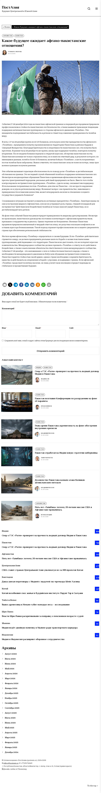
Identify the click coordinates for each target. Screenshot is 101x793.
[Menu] (96, 8)
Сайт (71, 328)
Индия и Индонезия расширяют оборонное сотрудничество (33, 639)
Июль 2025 (10, 717)
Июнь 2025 (10, 722)
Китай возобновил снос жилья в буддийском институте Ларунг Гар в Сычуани (42, 593)
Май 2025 (9, 727)
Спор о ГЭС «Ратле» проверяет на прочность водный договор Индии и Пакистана (44, 535)
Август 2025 (11, 712)
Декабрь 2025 (11, 693)
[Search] (89, 8)
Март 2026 (10, 678)
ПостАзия (10, 7)
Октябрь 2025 (11, 703)
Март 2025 (10, 737)
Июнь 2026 (10, 663)
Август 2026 (11, 653)
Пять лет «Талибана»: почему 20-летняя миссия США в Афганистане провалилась (44, 558)
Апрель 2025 (11, 732)
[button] (4, 285)
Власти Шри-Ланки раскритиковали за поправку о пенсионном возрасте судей (42, 616)
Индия (38, 367)
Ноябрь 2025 (11, 698)
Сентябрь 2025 (12, 707)
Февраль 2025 (11, 742)
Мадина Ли (45, 379)
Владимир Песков (47, 433)
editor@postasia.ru (11, 763)
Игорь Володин (46, 515)
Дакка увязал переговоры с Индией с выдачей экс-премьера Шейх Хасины (41, 581)
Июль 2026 (10, 658)
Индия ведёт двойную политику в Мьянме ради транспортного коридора (39, 627)
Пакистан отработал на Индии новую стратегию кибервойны (66, 453)
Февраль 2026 (11, 683)
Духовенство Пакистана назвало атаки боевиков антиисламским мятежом (60, 481)
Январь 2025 (11, 747)
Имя (4, 328)
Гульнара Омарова (15, 51)
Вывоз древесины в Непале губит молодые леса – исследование (36, 604)
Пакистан (19, 36)
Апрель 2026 (11, 673)
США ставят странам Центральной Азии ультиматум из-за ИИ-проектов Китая (42, 570)
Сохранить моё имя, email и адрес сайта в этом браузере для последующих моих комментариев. (46, 340)
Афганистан (7, 36)
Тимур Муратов (47, 457)
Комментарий (8, 308)
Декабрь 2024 (11, 752)
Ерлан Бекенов (46, 406)
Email (38, 328)
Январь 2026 (11, 688)
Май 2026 (9, 668)
